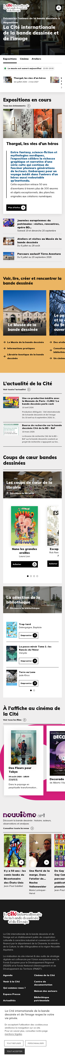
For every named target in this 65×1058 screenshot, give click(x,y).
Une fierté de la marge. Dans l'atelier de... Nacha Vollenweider (39, 878)
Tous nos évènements (14, 106)
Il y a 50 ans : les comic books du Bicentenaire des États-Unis (15, 876)
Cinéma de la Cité (44, 975)
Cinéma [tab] (24, 58)
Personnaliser (36, 1043)
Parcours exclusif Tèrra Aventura (39, 253)
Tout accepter (14, 1051)
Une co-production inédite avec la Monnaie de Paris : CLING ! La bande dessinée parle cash (40, 401)
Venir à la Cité (11, 981)
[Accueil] (16, 7)
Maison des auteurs (45, 991)
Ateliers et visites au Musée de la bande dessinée (39, 240)
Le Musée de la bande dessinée (25, 342)
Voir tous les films (12, 720)
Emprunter (26, 635)
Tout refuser (14, 1043)
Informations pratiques (21, 348)
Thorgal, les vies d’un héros (30, 78)
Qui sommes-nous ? (14, 987)
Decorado (57, 779)
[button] (28, 576)
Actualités (9, 1000)
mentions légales (13, 1034)
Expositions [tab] (10, 58)
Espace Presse (11, 994)
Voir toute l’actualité (14, 389)
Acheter (17, 564)
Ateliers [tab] (36, 58)
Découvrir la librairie (22, 493)
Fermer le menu (59, 8)
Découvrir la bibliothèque (25, 608)
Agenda (7, 975)
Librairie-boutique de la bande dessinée (25, 356)
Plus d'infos (14, 207)
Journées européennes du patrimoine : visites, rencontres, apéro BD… (38, 224)
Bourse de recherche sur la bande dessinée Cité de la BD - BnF (42, 427)
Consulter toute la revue (16, 828)
